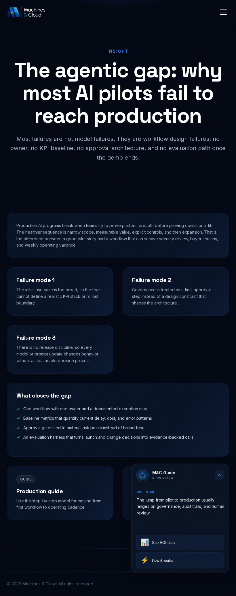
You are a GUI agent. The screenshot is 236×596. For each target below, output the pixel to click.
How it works (156, 560)
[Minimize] (219, 469)
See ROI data (157, 542)
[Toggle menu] (223, 12)
